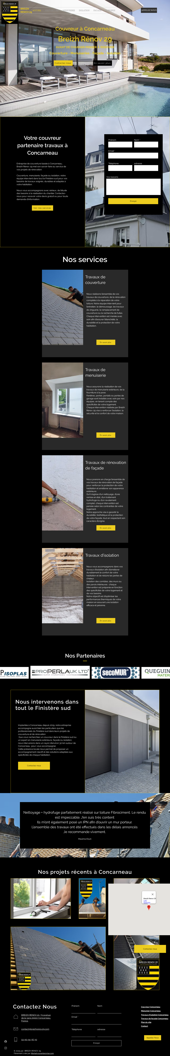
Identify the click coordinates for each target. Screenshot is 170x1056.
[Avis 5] (91, 850)
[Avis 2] (82, 851)
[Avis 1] (78, 850)
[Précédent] (10, 825)
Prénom (112, 140)
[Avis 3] (85, 850)
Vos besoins (112, 177)
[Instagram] (5, 1048)
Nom (136, 140)
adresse (138, 163)
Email (111, 151)
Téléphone (113, 163)
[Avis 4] (88, 850)
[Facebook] (5, 1041)
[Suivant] (159, 825)
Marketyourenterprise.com (42, 1053)
